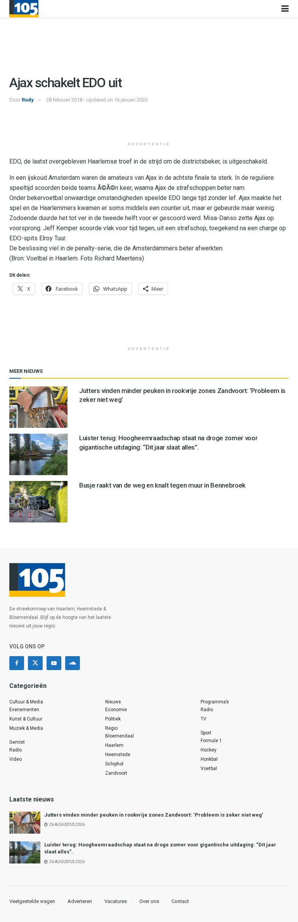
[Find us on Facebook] (16, 663)
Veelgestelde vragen (32, 901)
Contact (180, 901)
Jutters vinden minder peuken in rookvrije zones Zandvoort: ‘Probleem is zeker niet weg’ (153, 815)
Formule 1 (211, 740)
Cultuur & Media (26, 702)
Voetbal (209, 768)
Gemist (17, 742)
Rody (28, 100)
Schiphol (114, 764)
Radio (15, 750)
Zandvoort (116, 773)
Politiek (113, 719)
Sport (206, 733)
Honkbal (209, 759)
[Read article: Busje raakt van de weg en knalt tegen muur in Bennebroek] (38, 501)
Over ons (149, 901)
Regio (111, 728)
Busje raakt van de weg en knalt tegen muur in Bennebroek (162, 485)
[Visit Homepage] (23, 8)
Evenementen (24, 709)
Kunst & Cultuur (25, 719)
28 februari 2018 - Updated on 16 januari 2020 (96, 100)
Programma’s (215, 702)
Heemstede (117, 754)
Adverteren (80, 901)
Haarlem (114, 745)
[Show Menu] (285, 8)
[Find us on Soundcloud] (72, 663)
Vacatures (115, 901)
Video (15, 759)
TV (203, 719)
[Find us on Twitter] (35, 663)
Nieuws (113, 702)
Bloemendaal (119, 736)
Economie (116, 709)
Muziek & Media (26, 728)
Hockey (209, 750)
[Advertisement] (149, 123)
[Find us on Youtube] (54, 663)
